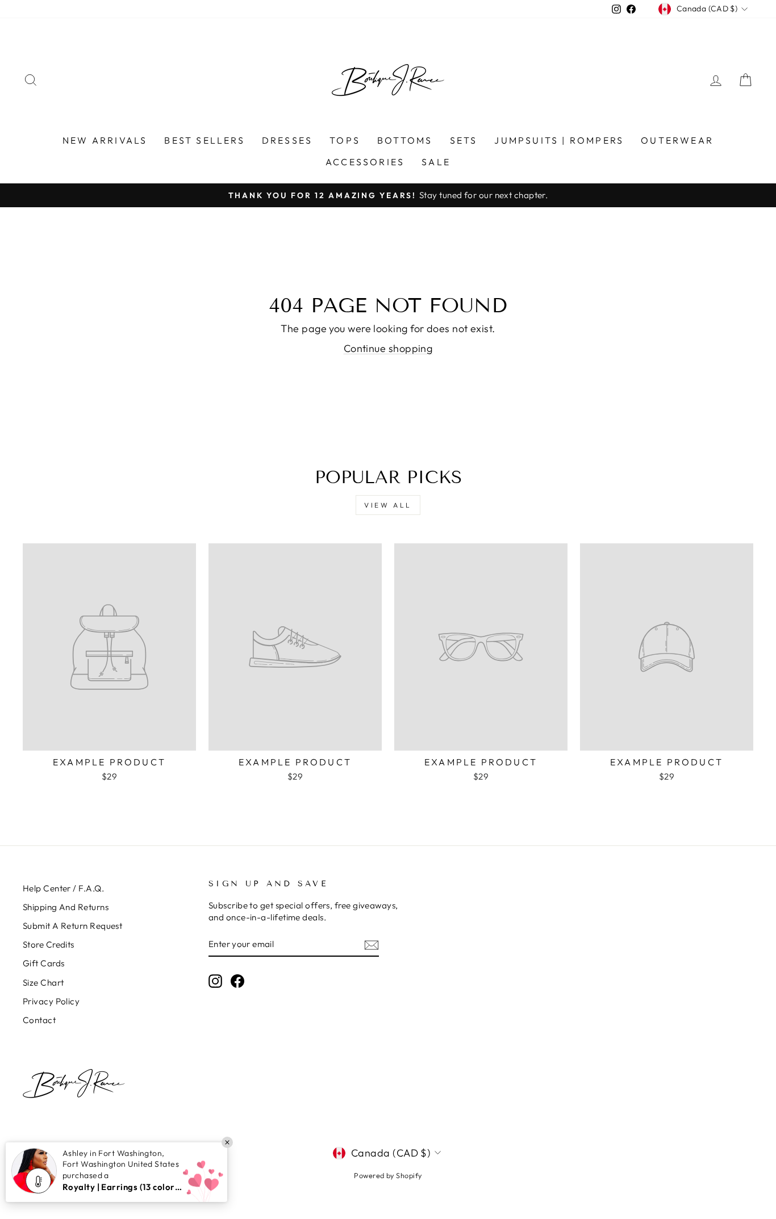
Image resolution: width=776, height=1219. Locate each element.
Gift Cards (44, 963)
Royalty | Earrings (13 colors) (122, 1187)
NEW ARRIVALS (104, 140)
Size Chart (43, 982)
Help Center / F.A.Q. (63, 888)
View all (388, 505)
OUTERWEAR (677, 140)
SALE (436, 161)
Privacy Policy (51, 1001)
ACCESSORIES (365, 161)
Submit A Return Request (72, 925)
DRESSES (287, 140)
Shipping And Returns (66, 907)
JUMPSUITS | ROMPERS (559, 140)
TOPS (344, 140)
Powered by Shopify (388, 1175)
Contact (39, 1020)
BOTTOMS (404, 140)
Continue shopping (388, 348)
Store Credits (48, 944)
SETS (464, 140)
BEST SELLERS (204, 140)
